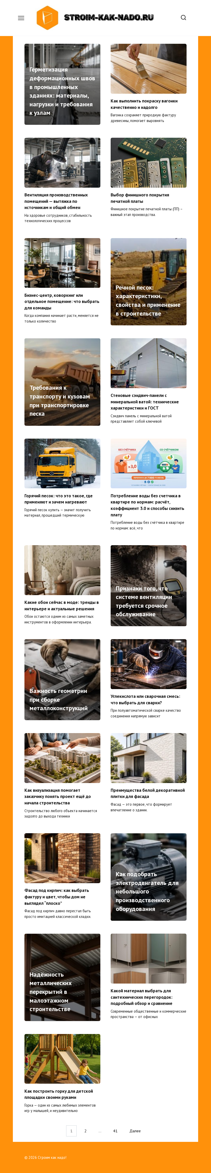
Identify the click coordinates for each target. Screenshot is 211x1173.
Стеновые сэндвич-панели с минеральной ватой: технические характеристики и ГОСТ (145, 401)
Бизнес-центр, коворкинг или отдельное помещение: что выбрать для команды (61, 301)
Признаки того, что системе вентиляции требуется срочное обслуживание (144, 601)
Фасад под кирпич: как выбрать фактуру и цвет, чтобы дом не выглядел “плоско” (56, 896)
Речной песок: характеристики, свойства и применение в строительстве (148, 300)
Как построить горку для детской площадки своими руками (58, 1094)
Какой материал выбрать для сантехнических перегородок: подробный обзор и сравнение (141, 997)
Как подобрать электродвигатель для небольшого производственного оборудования (147, 891)
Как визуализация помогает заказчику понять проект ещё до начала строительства (57, 796)
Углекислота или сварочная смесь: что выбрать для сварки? (145, 699)
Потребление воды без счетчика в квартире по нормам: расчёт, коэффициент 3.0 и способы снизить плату (147, 504)
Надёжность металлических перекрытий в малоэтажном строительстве (51, 991)
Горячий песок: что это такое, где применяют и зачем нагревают (58, 498)
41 (115, 1131)
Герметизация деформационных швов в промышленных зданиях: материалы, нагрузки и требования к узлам (62, 91)
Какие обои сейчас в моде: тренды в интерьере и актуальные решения (61, 605)
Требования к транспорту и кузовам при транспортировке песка (60, 401)
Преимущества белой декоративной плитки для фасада (148, 793)
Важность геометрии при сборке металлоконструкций (59, 699)
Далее (135, 1131)
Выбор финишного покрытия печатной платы (140, 198)
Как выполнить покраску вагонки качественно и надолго (144, 104)
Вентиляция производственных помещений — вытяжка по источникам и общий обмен (56, 201)
